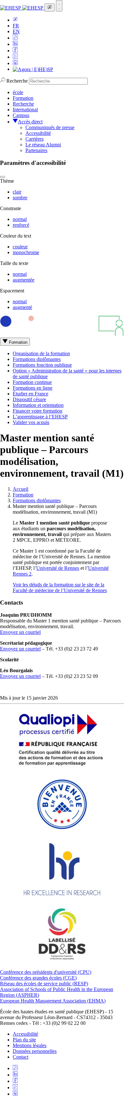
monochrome (26, 252)
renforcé (21, 225)
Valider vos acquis (31, 422)
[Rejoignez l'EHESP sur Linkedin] (15, 44)
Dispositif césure (29, 399)
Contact (20, 1057)
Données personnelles (35, 1051)
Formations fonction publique (42, 365)
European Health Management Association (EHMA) (53, 1000)
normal (20, 219)
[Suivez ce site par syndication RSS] (15, 37)
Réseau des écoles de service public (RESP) (44, 983)
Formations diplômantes (37, 359)
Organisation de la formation (41, 353)
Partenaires (36, 150)
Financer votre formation (37, 411)
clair (17, 192)
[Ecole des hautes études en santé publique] (22, 8)
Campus (21, 115)
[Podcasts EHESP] (15, 63)
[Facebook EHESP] (15, 50)
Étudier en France (30, 393)
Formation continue (32, 382)
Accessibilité (38, 133)
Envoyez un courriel (20, 632)
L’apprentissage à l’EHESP (40, 416)
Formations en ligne (32, 388)
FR (16, 25)
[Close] (2, 177)
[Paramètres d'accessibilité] (50, 7)
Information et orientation (38, 405)
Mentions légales (29, 1045)
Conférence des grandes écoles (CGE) (38, 978)
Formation (23, 98)
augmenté (22, 307)
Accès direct (30, 121)
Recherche (17, 81)
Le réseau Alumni (43, 144)
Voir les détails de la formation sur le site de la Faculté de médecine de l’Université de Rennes (60, 587)
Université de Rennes (57, 568)
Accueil (20, 489)
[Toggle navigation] (59, 5)
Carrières (34, 139)
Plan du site (24, 1039)
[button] (15, 20)
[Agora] (33, 69)
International (25, 109)
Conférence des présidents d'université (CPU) (45, 972)
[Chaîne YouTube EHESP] (15, 57)
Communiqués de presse (49, 127)
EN (16, 31)
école (18, 92)
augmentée (23, 280)
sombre (20, 197)
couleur (20, 246)
